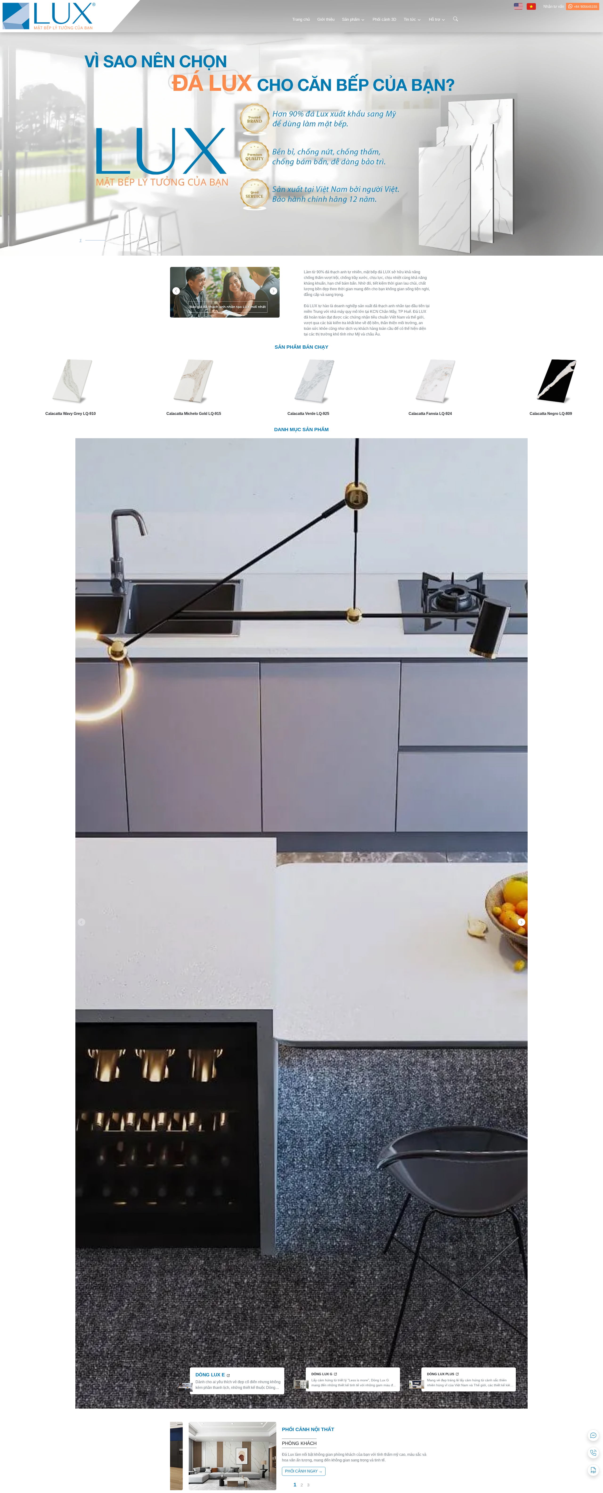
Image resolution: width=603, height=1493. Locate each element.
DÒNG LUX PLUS (441, 1374)
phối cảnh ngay (301, 1471)
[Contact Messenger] (593, 1435)
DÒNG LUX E (211, 1374)
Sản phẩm (351, 19)
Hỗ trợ (434, 19)
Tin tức (410, 19)
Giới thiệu (325, 19)
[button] (273, 291)
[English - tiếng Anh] (518, 6)
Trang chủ (301, 19)
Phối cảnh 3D (384, 19)
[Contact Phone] (593, 1453)
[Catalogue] (593, 1470)
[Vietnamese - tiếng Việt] (531, 6)
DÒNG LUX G (322, 1374)
